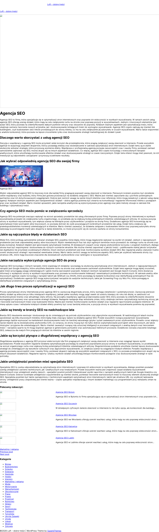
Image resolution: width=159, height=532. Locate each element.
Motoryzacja (11, 486)
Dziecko (9, 469)
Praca (7, 494)
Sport (7, 506)
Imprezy (9, 479)
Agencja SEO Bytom (65, 392)
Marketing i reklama (9, 449)
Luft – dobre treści (56, 4)
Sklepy (8, 504)
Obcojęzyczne (11, 491)
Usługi (8, 521)
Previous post (6, 451)
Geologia (9, 474)
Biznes (8, 464)
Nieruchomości (12, 489)
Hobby (8, 476)
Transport (9, 511)
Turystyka (9, 514)
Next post (4, 454)
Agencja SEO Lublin (65, 438)
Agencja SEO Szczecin (66, 403)
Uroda (8, 519)
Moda (7, 484)
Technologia (10, 509)
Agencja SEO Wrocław (66, 415)
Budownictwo (11, 466)
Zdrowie (9, 526)
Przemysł (9, 499)
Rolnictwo (9, 501)
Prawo (8, 496)
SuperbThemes (54, 531)
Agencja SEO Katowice (66, 426)
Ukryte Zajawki (12, 516)
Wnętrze (9, 524)
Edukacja (9, 471)
